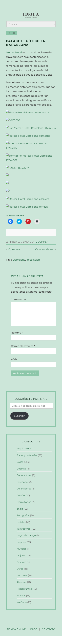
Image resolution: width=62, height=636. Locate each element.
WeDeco (22, 602)
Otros (20, 569)
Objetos (21, 555)
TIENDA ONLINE (16, 629)
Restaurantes (24, 588)
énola (20, 508)
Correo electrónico (23, 346)
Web (14, 359)
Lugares (21, 542)
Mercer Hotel (14, 52)
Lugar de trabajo (26, 535)
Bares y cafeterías (27, 455)
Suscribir (19, 415)
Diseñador (23, 482)
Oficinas (21, 562)
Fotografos (23, 515)
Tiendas (21, 595)
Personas (22, 575)
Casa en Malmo (44, 249)
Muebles (21, 548)
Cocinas (21, 468)
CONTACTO (48, 629)
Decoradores (24, 475)
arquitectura (24, 448)
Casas (20, 462)
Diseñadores (24, 488)
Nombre (17, 332)
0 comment (43, 242)
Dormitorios (24, 502)
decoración (33, 259)
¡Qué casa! (14, 249)
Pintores (21, 582)
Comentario (19, 299)
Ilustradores (23, 528)
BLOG (33, 629)
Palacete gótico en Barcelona (26, 43)
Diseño (21, 495)
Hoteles (11, 33)
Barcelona (19, 259)
